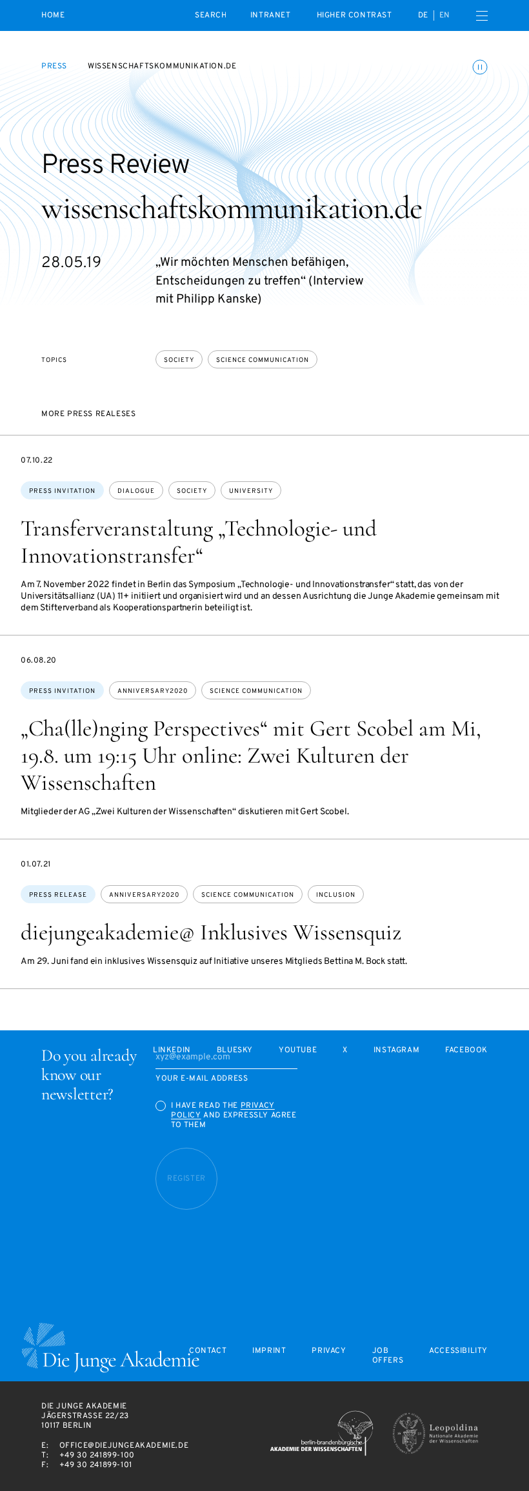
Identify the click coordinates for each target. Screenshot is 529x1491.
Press (54, 66)
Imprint (269, 1351)
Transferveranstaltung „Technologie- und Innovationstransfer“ (199, 542)
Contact (207, 1351)
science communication (262, 360)
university (251, 491)
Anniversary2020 (152, 691)
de (423, 15)
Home (53, 16)
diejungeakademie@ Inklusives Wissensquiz (211, 932)
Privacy (329, 1351)
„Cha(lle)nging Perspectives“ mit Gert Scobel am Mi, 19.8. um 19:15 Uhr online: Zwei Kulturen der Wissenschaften (251, 755)
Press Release (58, 895)
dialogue (136, 491)
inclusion (335, 895)
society (179, 360)
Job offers (388, 1356)
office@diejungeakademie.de (124, 1446)
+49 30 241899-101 (95, 1465)
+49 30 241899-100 (97, 1455)
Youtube (298, 1051)
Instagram (396, 1051)
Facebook (466, 1051)
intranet (270, 15)
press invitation (62, 491)
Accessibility (458, 1351)
